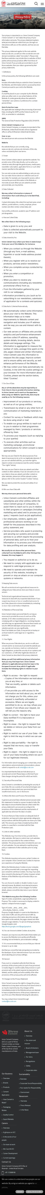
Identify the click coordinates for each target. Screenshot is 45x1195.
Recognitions (30, 1061)
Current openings (9, 1158)
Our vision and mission (30, 1042)
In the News (24, 1110)
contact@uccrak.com (26, 767)
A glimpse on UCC (9, 1132)
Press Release (25, 1105)
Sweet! (20, 1192)
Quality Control (8, 1115)
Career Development (10, 1153)
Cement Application (5, 1093)
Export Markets (8, 1119)
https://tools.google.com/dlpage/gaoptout (16, 926)
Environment (24, 1092)
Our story (29, 1057)
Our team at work (9, 1144)
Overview (29, 1036)
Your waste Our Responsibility (30, 1088)
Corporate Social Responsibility (31, 1083)
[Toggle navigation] (42, 3)
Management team (32, 1052)
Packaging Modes (6, 1108)
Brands (5, 1083)
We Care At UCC (8, 1149)
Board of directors (32, 1048)
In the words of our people (9, 1138)
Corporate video (31, 1070)
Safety (28, 1066)
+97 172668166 (10, 1172)
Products (6, 1087)
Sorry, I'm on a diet (34, 1192)
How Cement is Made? (8, 1101)
